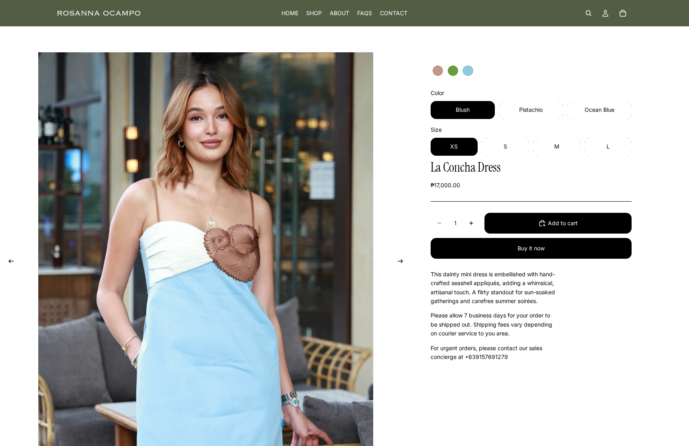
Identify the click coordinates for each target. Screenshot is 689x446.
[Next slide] (402, 262)
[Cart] (623, 13)
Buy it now (531, 248)
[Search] (588, 13)
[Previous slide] (9, 262)
